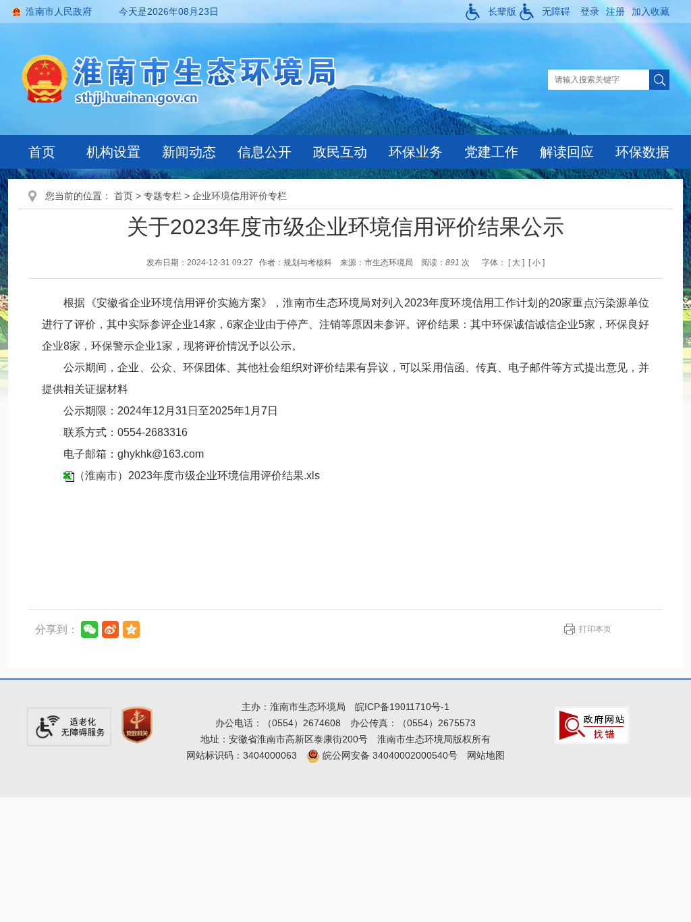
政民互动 (340, 151)
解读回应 (567, 151)
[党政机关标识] (137, 724)
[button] (491, 11)
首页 (41, 151)
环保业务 (416, 151)
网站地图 (486, 755)
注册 (615, 11)
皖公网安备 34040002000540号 (389, 755)
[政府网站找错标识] (592, 724)
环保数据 (642, 151)
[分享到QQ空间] (131, 629)
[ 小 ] (536, 262)
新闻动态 (189, 151)
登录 (589, 11)
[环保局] (189, 79)
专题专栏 (163, 195)
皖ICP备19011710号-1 (402, 706)
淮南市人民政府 (59, 11)
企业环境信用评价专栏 (239, 195)
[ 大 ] (516, 262)
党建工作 (491, 151)
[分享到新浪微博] (110, 629)
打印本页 (595, 629)
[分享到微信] (89, 629)
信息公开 (265, 151)
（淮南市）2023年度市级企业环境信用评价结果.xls (197, 475)
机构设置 (113, 151)
